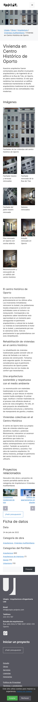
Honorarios (7, 677)
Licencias (7, 673)
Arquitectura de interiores (13, 557)
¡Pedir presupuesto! (13, 514)
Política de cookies (24, 691)
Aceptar (12, 698)
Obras (13, 30)
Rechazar (25, 698)
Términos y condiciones (12, 686)
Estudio (6, 663)
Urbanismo (7, 563)
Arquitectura (23, 30)
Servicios (6, 670)
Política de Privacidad (12, 682)
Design (6, 560)
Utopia (6, 30)
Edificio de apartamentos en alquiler (28, 499)
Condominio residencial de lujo (8, 499)
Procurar (29, 569)
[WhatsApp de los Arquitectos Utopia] (7, 633)
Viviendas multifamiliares (14, 33)
